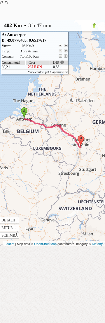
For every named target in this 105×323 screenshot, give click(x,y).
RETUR (7, 228)
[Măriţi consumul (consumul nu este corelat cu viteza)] (66, 56)
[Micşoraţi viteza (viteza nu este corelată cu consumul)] (60, 45)
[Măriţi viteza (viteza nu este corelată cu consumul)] (66, 45)
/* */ (34, 118)
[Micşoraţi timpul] (60, 51)
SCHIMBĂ (9, 235)
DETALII (8, 220)
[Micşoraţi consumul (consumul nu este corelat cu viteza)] (60, 56)
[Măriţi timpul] (66, 51)
